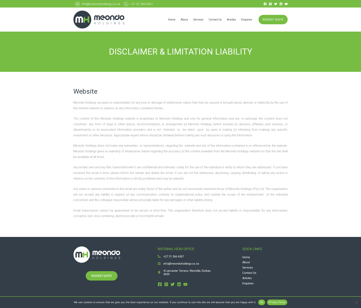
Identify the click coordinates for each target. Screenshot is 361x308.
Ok (261, 302)
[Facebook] (265, 3)
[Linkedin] (280, 3)
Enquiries (246, 19)
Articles (231, 19)
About (184, 19)
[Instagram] (270, 3)
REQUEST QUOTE (101, 275)
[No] (356, 302)
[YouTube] (286, 3)
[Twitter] (275, 3)
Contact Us (215, 19)
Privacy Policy (277, 302)
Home (171, 19)
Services (198, 19)
